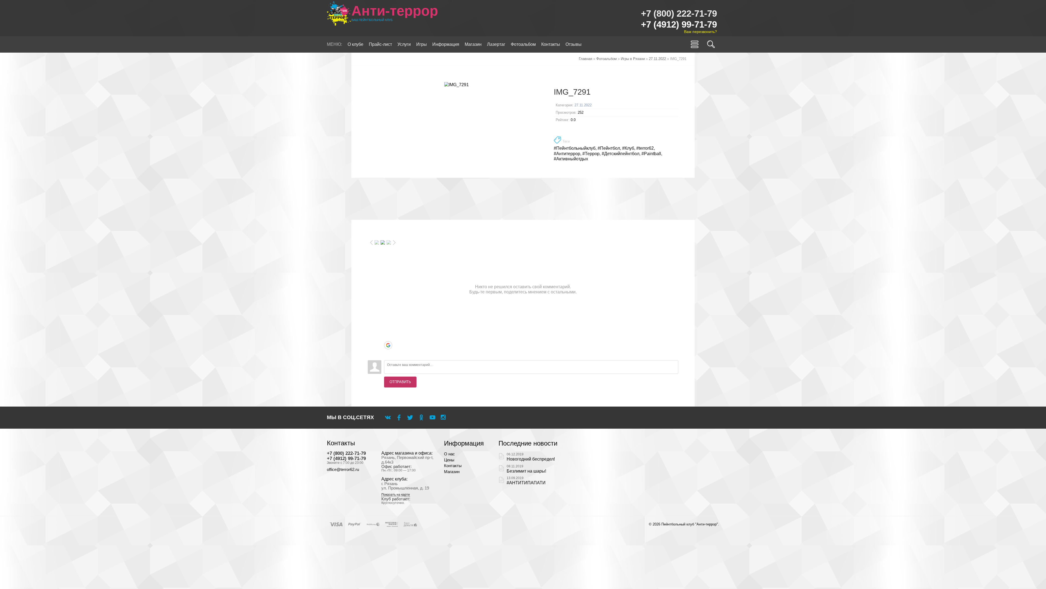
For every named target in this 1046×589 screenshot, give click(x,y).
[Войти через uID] (388, 312)
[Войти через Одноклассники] (388, 353)
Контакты (453, 466)
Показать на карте (395, 495)
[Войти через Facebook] (388, 329)
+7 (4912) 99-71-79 (679, 24)
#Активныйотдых (571, 159)
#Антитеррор (567, 153)
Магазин (452, 472)
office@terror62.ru (343, 469)
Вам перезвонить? (700, 32)
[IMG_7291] (457, 84)
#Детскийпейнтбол (620, 153)
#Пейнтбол (609, 148)
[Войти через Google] (388, 345)
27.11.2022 (583, 105)
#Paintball (651, 153)
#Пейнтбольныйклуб (574, 148)
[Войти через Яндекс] (388, 337)
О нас (449, 454)
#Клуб (628, 148)
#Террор (591, 153)
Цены (449, 460)
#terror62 (645, 148)
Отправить (400, 382)
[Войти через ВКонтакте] (388, 321)
